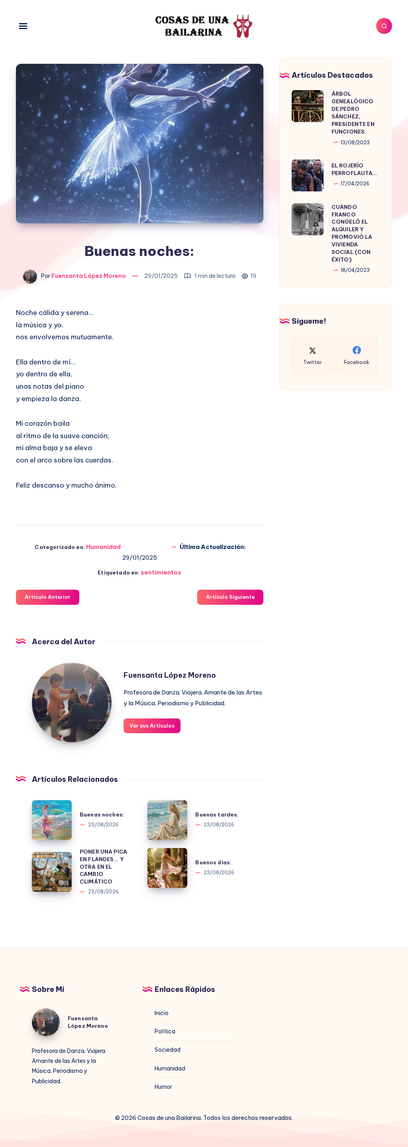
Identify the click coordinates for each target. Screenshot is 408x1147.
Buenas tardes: (217, 814)
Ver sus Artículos (152, 725)
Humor (163, 1086)
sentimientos (161, 572)
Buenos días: (213, 862)
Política (165, 1031)
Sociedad (167, 1049)
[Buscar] (384, 26)
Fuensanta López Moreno (170, 675)
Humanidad (103, 547)
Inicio (162, 1013)
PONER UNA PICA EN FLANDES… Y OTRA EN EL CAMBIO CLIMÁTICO (103, 866)
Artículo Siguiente (230, 597)
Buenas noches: (102, 814)
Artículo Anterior (48, 597)
